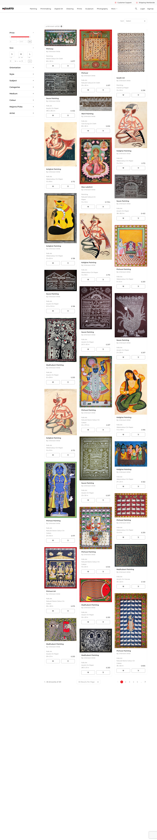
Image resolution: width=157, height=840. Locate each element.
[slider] (11, 37)
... (141, 682)
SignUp (150, 9)
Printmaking (45, 9)
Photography (102, 9)
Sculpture (89, 9)
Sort (122, 21)
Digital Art (58, 9)
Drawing (70, 9)
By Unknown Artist (53, 51)
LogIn (142, 9)
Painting (33, 9)
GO (30, 41)
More (114, 9)
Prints (79, 9)
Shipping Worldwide (145, 2)
